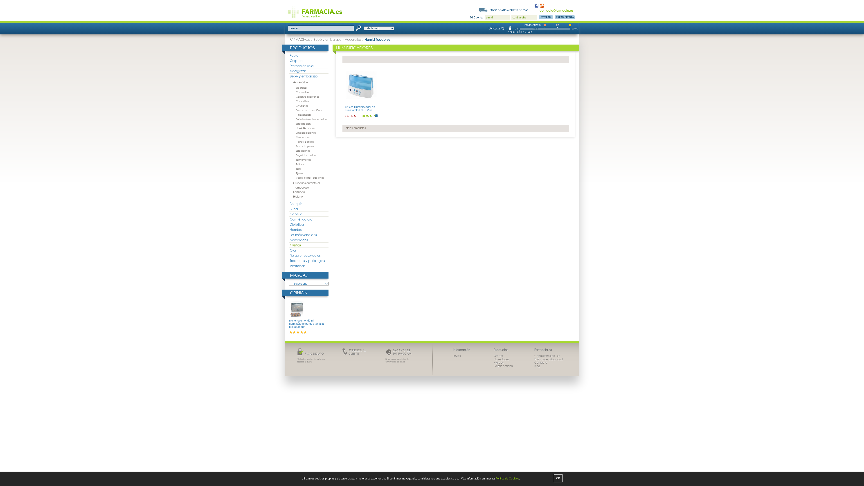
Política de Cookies (507, 478)
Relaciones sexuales (305, 255)
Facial (294, 55)
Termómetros (303, 159)
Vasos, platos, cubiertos (310, 177)
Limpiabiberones (306, 132)
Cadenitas (302, 92)
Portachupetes (305, 146)
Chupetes (302, 105)
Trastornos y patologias (307, 260)
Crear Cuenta (565, 17)
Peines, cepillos (305, 141)
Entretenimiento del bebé (311, 119)
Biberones (301, 87)
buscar (294, 28)
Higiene (298, 196)
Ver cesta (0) (496, 28)
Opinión (298, 293)
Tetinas (300, 164)
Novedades (299, 240)
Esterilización (303, 123)
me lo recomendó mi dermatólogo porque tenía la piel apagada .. (306, 324)
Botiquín (296, 203)
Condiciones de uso (547, 356)
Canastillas (302, 101)
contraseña (519, 17)
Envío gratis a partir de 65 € (509, 10)
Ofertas (295, 245)
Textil (298, 168)
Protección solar (302, 65)
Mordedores (303, 137)
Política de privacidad (548, 359)
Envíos (457, 356)
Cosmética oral (301, 219)
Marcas (299, 275)
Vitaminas (297, 265)
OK (558, 478)
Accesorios (353, 39)
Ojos (293, 250)
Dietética (297, 224)
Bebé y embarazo (327, 39)
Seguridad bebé (306, 155)
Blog (537, 366)
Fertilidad (299, 192)
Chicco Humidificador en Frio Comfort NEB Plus (360, 109)
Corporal (296, 60)
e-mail (489, 17)
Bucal (294, 209)
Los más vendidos (303, 234)
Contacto (540, 362)
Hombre (296, 229)
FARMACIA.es (300, 39)
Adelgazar (298, 71)
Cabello (296, 214)
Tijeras (299, 173)
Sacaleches (303, 150)
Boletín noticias (503, 366)
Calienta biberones (307, 96)
